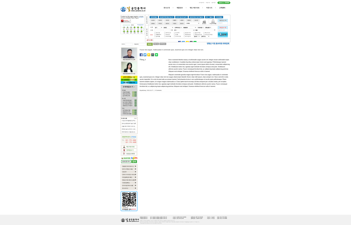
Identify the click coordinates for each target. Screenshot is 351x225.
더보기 (135, 118)
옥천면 (160, 23)
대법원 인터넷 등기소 (128, 166)
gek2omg (143, 90)
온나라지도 (125, 188)
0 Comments (158, 90)
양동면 (189, 20)
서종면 (181, 20)
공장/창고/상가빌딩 (196, 17)
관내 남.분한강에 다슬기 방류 (129, 123)
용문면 (167, 23)
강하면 (160, 20)
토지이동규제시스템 (127, 185)
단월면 (174, 20)
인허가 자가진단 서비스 (128, 174)
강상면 (153, 20)
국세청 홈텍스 (126, 182)
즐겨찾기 (214, 2)
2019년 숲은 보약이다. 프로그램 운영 (131, 129)
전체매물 (154, 17)
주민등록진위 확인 (127, 177)
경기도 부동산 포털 (127, 169)
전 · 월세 (209, 17)
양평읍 (153, 23)
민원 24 (124, 171)
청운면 (181, 23)
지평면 (174, 23)
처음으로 (208, 2)
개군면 (167, 20)
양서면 (196, 20)
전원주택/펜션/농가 (166, 17)
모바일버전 (201, 2)
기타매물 (219, 17)
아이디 (123, 44)
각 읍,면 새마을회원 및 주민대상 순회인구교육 (133, 120)
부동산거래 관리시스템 (128, 180)
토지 (175, 30)
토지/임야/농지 (182, 17)
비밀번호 (136, 44)
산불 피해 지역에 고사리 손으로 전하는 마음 (132, 126)
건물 (196, 30)
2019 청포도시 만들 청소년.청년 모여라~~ (132, 132)
